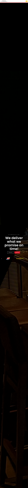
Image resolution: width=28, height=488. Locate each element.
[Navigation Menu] (26, 1)
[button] (1, 258)
